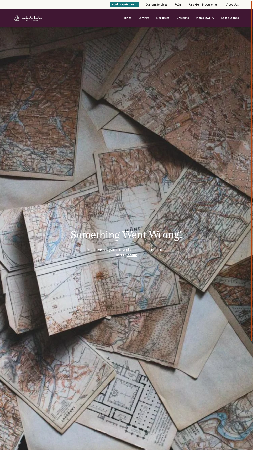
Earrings (143, 18)
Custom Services (156, 4)
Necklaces (163, 18)
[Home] (28, 18)
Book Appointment (124, 4)
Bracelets (183, 18)
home (132, 255)
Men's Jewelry (205, 18)
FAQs (177, 4)
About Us (232, 4)
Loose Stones (230, 18)
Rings (127, 18)
